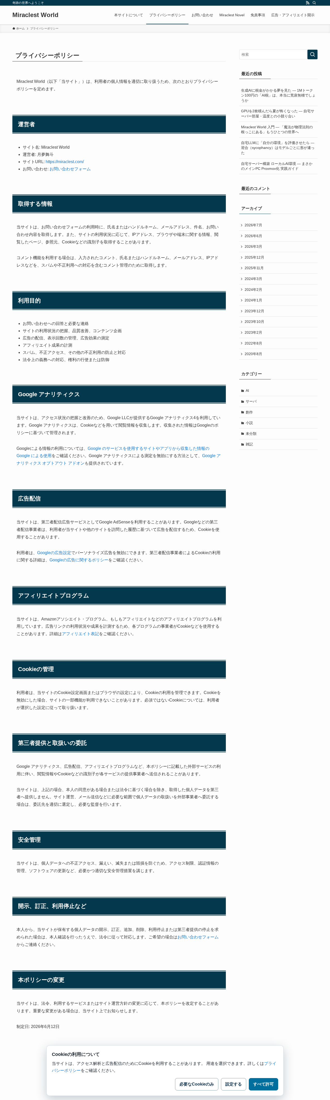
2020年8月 (253, 354)
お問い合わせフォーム (70, 169)
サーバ (251, 401)
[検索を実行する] (312, 54)
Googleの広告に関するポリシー (79, 560)
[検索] (314, 3)
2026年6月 (253, 236)
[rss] (307, 3)
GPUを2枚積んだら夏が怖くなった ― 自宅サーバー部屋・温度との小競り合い (277, 113)
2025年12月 (254, 257)
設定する (233, 1084)
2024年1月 (253, 300)
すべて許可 (263, 1084)
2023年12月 (254, 311)
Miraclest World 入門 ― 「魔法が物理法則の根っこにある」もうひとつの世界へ (277, 129)
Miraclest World (35, 15)
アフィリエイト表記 (80, 634)
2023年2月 (253, 332)
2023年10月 (254, 322)
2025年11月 (254, 268)
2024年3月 (253, 279)
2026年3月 (253, 246)
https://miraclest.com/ (65, 162)
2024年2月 (253, 290)
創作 (249, 412)
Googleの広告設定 (54, 553)
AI (247, 390)
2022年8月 (253, 343)
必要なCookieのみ (196, 1084)
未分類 (251, 434)
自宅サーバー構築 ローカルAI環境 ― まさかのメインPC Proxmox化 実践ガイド (276, 166)
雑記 (249, 444)
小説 (249, 423)
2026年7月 (253, 225)
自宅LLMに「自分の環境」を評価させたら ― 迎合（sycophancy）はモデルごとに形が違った (278, 148)
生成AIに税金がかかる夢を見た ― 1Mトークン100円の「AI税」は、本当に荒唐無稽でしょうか (278, 95)
